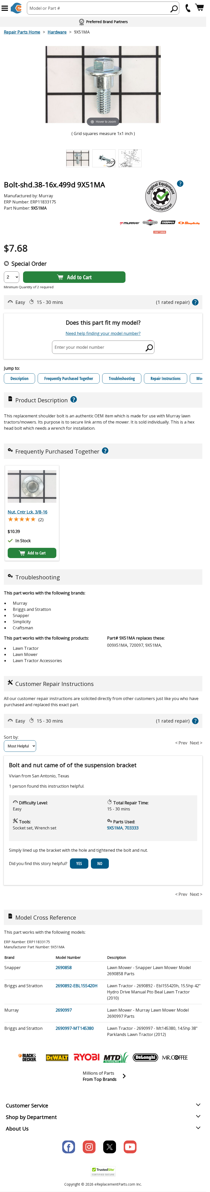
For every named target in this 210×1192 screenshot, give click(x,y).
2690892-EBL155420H (77, 986)
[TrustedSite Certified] (103, 1171)
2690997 (64, 1010)
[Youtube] (130, 1146)
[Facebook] (68, 1146)
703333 (132, 828)
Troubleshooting (122, 378)
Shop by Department (31, 1117)
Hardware (57, 32)
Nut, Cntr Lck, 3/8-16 (27, 512)
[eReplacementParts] (16, 8)
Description (19, 378)
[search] (174, 9)
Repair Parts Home (22, 32)
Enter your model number (79, 347)
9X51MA (115, 828)
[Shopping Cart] (199, 8)
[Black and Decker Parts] (27, 1057)
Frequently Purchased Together (68, 378)
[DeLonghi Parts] (145, 1057)
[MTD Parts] (116, 1057)
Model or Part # (44, 8)
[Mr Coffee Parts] (175, 1057)
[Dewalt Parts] (57, 1057)
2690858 (64, 967)
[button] (5, 8)
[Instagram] (89, 1146)
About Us (17, 1128)
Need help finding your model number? (103, 333)
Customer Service (27, 1105)
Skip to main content (103, 7)
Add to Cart (79, 277)
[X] (109, 1146)
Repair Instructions (166, 378)
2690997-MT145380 (75, 1028)
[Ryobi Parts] (86, 1057)
